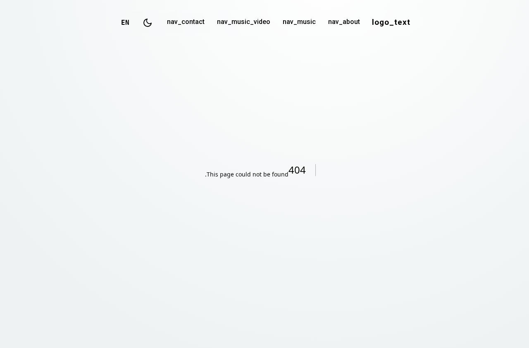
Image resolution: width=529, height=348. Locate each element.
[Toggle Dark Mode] (147, 23)
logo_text (391, 23)
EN (125, 22)
